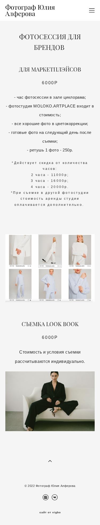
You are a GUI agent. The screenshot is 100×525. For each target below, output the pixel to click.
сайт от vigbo (50, 512)
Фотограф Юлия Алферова (30, 10)
